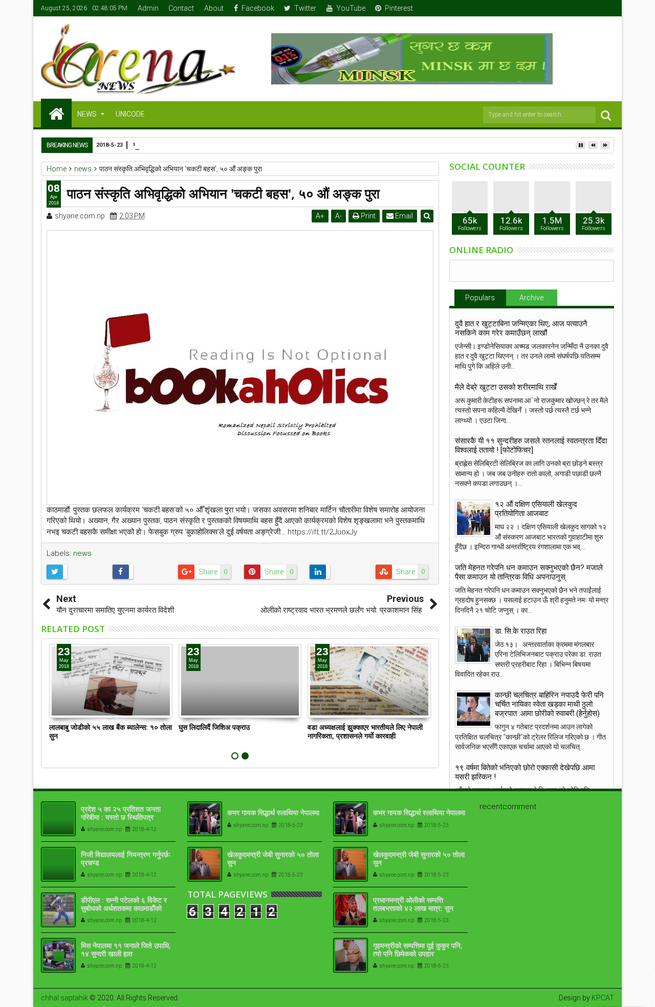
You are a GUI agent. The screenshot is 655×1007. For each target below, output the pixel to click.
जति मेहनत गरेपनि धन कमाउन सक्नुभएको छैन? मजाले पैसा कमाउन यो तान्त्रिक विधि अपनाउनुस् (529, 572)
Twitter (305, 8)
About (214, 8)
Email (403, 216)
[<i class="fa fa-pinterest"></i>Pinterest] (607, 8)
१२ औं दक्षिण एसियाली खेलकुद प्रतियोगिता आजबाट (536, 509)
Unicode (130, 114)
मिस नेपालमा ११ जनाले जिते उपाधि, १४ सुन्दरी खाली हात (126, 950)
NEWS (87, 114)
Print (367, 216)
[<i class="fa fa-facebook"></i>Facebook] (559, 8)
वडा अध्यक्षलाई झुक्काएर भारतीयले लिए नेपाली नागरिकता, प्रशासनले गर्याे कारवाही (365, 731)
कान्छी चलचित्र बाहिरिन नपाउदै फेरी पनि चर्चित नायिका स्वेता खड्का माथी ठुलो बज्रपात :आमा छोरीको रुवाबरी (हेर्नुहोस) (549, 704)
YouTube (350, 8)
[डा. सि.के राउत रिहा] (473, 645)
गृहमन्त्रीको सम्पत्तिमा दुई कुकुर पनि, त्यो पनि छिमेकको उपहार (418, 950)
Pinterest (399, 8)
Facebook (258, 8)
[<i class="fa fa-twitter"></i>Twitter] (575, 8)
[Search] (606, 114)
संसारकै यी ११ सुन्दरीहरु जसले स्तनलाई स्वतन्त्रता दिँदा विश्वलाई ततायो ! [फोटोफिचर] (531, 445)
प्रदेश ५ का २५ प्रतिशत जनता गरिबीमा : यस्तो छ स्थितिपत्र (121, 813)
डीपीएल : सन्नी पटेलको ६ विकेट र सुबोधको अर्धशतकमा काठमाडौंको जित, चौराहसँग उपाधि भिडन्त (124, 908)
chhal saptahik (64, 998)
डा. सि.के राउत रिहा (521, 631)
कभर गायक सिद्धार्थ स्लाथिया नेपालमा (273, 812)
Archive (531, 298)
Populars (480, 298)
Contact (181, 8)
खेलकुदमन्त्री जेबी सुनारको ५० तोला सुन (273, 858)
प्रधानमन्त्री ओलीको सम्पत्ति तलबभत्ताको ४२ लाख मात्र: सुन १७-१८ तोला (413, 908)
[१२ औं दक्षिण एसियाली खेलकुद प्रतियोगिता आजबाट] (473, 518)
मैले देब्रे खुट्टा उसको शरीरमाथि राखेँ (506, 387)
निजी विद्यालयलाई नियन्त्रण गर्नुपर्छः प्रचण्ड (125, 858)
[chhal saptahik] (56, 113)
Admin (148, 8)
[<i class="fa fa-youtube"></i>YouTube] (591, 8)
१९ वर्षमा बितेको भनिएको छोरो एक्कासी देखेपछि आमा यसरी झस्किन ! (525, 772)
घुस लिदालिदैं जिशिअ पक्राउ (214, 727)
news (82, 553)
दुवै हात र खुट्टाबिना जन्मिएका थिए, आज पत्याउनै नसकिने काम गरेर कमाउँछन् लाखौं (521, 328)
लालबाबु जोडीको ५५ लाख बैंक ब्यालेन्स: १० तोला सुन (110, 731)
